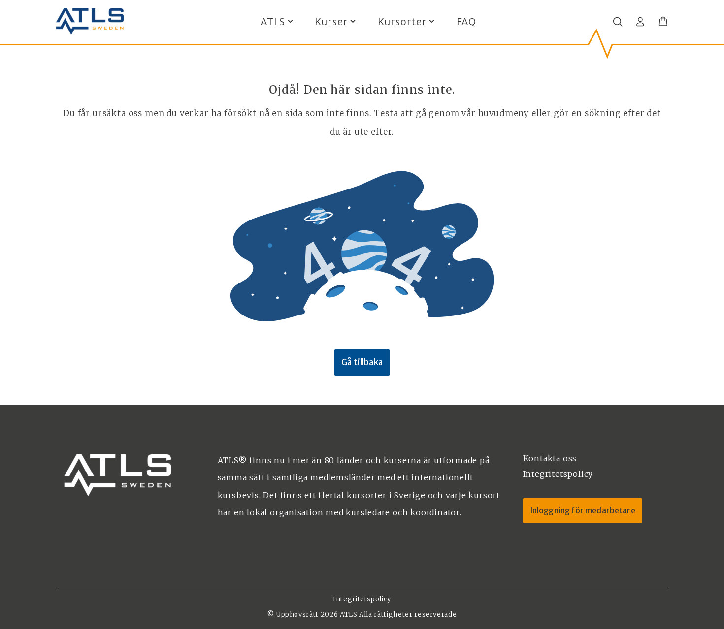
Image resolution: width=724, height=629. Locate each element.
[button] (663, 21)
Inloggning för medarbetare (582, 510)
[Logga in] (640, 21)
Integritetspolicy (362, 599)
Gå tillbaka (362, 362)
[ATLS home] (90, 21)
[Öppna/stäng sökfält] (617, 21)
